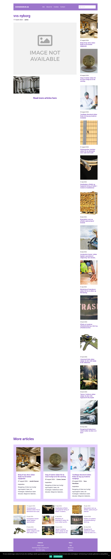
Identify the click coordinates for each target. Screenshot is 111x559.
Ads (43, 7)
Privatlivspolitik (58, 556)
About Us (49, 7)
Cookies (56, 7)
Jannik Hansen (34, 481)
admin (26, 20)
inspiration (21, 484)
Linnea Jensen (61, 479)
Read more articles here (45, 98)
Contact (62, 7)
